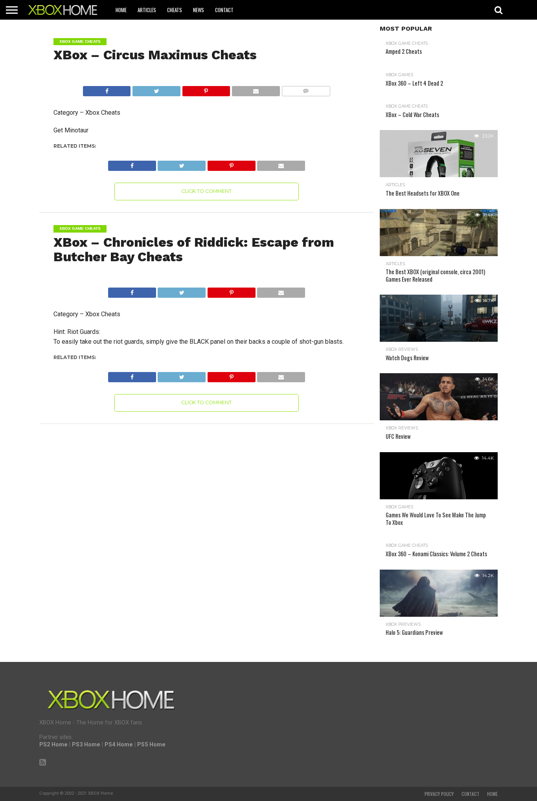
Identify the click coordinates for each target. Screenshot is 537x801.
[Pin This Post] (206, 89)
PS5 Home (151, 744)
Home (121, 10)
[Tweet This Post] (156, 89)
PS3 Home (86, 744)
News (198, 10)
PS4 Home (119, 744)
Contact (224, 10)
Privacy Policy (439, 794)
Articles (147, 10)
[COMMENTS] (305, 89)
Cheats (174, 10)
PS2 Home (53, 744)
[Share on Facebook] (107, 89)
